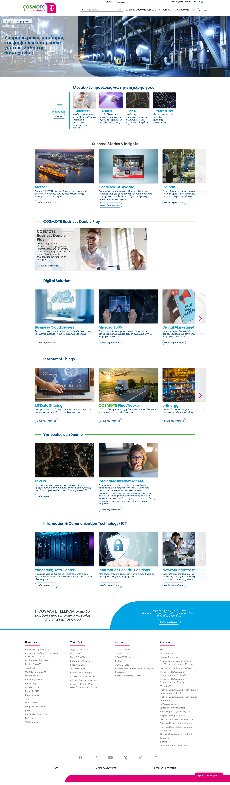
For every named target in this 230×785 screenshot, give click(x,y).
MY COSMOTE (182, 9)
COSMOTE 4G (122, 661)
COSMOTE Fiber (123, 657)
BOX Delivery (31, 702)
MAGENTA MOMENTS (36, 714)
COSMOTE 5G (122, 653)
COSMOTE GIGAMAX (35, 671)
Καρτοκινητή (31, 683)
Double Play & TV (33, 664)
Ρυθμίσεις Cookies (169, 704)
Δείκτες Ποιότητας (169, 657)
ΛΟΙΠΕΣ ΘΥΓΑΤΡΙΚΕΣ (106, 768)
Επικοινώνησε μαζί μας (81, 672)
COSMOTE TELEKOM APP (83, 676)
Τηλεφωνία (30, 668)
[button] (194, 10)
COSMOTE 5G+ (122, 649)
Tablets (29, 698)
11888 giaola (31, 722)
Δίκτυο (188, 2)
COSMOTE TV (32, 687)
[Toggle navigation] (205, 10)
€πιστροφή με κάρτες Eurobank (176, 734)
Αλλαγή (59, 116)
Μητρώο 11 (165, 686)
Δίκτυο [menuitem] (119, 642)
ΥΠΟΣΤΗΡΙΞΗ (165, 9)
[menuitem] (80, 757)
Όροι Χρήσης (166, 653)
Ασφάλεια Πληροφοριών (172, 715)
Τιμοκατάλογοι (77, 668)
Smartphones (32, 695)
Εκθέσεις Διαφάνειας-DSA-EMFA (176, 719)
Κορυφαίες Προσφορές (37, 649)
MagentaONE (32, 691)
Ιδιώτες (109, 2)
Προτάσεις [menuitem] (31, 642)
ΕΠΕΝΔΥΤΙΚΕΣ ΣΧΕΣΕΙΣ (165, 768)
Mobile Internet (33, 675)
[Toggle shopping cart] (201, 9)
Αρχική (9, 21)
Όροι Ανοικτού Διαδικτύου (173, 745)
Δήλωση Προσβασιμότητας (84, 680)
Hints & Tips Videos (79, 657)
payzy (28, 710)
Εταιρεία (196, 2)
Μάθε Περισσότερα (46, 202)
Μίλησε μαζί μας (168, 622)
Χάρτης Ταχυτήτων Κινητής (129, 675)
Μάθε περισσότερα (48, 265)
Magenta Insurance (35, 706)
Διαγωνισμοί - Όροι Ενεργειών (175, 711)
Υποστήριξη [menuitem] (77, 642)
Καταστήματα (177, 2)
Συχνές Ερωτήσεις (79, 649)
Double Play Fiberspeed (37, 660)
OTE (56, 768)
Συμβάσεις (165, 738)
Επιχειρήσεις (122, 2)
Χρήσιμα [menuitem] (165, 642)
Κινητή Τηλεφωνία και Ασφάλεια (176, 668)
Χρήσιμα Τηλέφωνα (80, 661)
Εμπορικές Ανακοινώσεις (172, 707)
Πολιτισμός (31, 718)
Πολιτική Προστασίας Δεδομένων (177, 723)
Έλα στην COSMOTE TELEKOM (141, 9)
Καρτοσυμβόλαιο (33, 679)
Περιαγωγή (75, 653)
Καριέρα (164, 649)
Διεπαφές (165, 741)
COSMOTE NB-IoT (124, 664)
